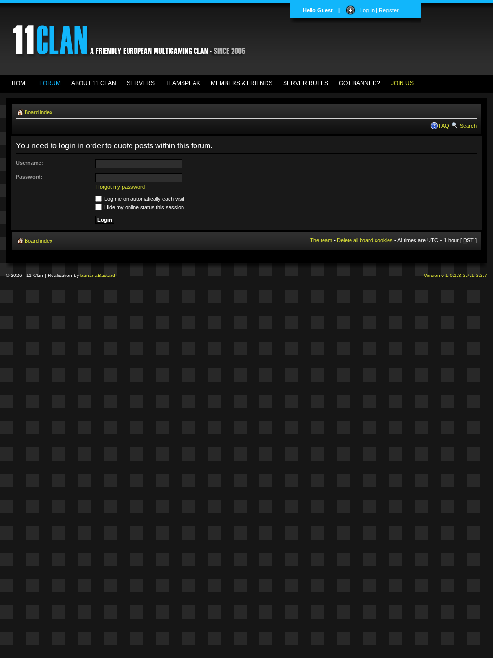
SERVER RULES (305, 83)
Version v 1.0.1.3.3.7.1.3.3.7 (455, 275)
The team (321, 240)
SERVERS (141, 83)
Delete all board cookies (365, 240)
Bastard (106, 275)
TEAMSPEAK (182, 83)
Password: (29, 177)
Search (468, 126)
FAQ (444, 126)
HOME (20, 83)
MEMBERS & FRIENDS (241, 83)
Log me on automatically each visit (143, 199)
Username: (29, 163)
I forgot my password (120, 187)
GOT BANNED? (359, 83)
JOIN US (402, 83)
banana (89, 275)
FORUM (50, 83)
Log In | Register (379, 10)
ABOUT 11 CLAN (93, 83)
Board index (38, 112)
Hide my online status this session (143, 207)
